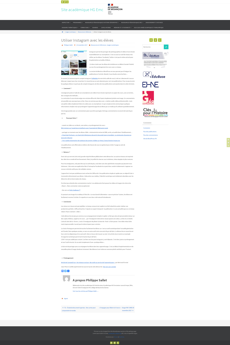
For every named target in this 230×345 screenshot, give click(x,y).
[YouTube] (62, 1)
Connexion (146, 128)
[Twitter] (64, 1)
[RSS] (67, 1)
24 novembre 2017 (81, 45)
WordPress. (121, 337)
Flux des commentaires (150, 135)
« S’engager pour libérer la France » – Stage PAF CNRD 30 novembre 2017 (116, 309)
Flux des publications (149, 132)
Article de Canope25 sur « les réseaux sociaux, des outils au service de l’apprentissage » (88, 262)
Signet (66, 298)
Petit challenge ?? (74, 190)
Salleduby (95, 78)
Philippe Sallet (68, 45)
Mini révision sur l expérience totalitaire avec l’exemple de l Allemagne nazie (84, 128)
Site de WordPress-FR (150, 139)
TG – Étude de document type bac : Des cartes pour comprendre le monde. (79, 309)
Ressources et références (84, 32)
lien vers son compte (109, 267)
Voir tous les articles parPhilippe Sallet (85, 291)
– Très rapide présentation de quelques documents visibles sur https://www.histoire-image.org (90, 141)
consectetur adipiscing (114, 333)
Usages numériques (70, 32)
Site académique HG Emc (82, 9)
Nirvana (116, 337)
